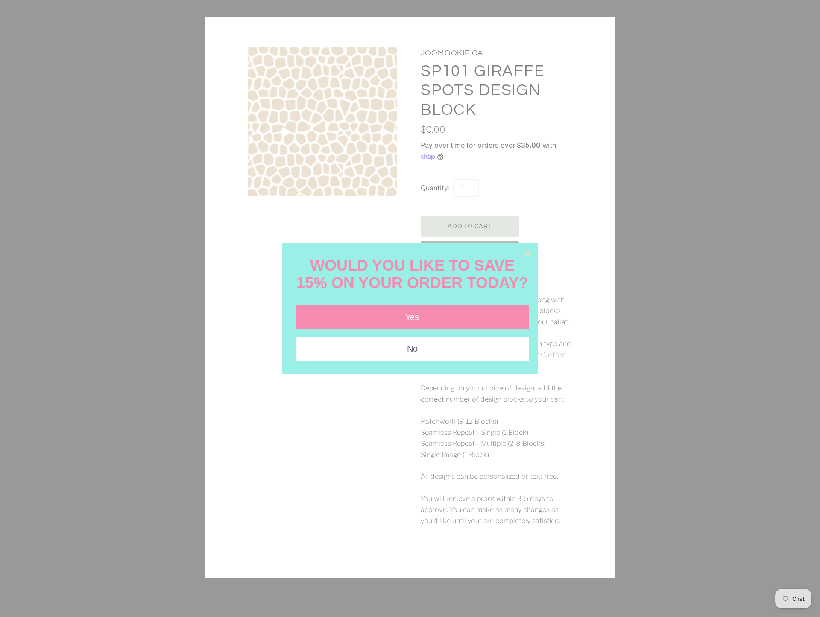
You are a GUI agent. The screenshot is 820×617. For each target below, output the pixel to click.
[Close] (528, 253)
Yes (412, 317)
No (412, 348)
